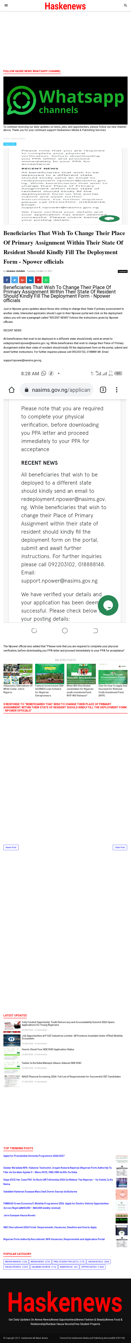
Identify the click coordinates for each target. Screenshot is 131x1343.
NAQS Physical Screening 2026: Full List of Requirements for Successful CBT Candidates (71, 1076)
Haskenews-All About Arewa (34, 1338)
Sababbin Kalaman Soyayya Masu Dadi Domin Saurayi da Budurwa (40, 1191)
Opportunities (9, 144)
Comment (123, 271)
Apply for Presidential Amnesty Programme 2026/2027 (33, 1156)
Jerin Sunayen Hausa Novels (19, 1215)
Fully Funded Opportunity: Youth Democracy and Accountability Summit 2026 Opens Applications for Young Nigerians (68, 1023)
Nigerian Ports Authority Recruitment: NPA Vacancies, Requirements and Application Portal (54, 1239)
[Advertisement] (65, 40)
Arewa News (37, 1261)
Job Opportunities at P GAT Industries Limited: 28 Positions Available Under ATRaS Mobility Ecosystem (72, 1037)
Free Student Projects (66, 1261)
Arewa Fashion (13, 1261)
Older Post (120, 847)
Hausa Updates (13, 1267)
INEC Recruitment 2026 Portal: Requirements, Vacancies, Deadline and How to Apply (50, 1227)
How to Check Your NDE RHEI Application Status (48, 1049)
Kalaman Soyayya (41, 1267)
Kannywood (66, 1267)
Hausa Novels (95, 1261)
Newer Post (11, 847)
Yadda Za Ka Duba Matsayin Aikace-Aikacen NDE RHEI (51, 1063)
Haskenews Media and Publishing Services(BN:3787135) (98, 1338)
